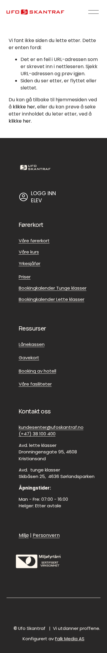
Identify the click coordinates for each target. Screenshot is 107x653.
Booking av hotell (37, 371)
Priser (25, 277)
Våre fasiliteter (35, 384)
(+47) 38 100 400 (37, 434)
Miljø (24, 535)
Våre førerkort (34, 241)
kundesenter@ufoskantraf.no (51, 427)
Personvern (46, 535)
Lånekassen (32, 344)
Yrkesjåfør (29, 263)
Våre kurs (29, 252)
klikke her (24, 106)
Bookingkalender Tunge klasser (52, 288)
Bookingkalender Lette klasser (51, 299)
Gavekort (29, 357)
